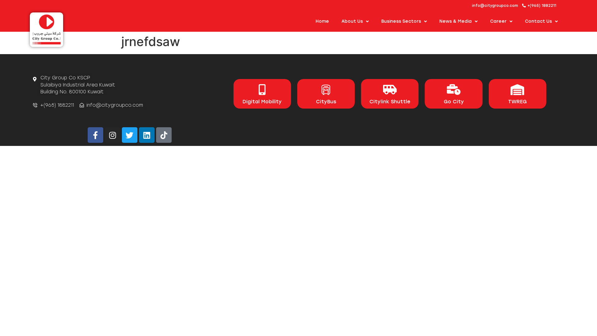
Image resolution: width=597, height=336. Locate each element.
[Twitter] (129, 135)
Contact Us (538, 21)
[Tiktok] (164, 135)
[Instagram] (112, 135)
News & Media (455, 21)
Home (322, 21)
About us (352, 21)
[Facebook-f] (95, 135)
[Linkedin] (147, 135)
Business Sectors (401, 21)
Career (498, 21)
